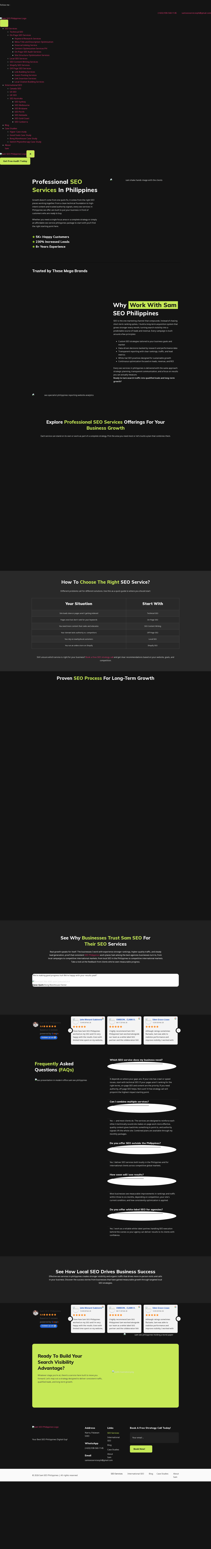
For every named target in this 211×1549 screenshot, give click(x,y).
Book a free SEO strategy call (99, 657)
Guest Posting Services (26, 75)
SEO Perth (19, 111)
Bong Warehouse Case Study (23, 138)
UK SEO (13, 95)
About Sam (110, 1456)
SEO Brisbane (21, 108)
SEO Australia (16, 98)
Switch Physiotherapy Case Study (25, 141)
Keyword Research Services (28, 38)
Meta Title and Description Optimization (34, 42)
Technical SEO (16, 31)
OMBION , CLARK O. (125, 1020)
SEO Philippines (92, 955)
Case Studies (11, 128)
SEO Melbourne (22, 105)
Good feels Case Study (20, 135)
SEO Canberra (21, 121)
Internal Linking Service (26, 45)
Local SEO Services (18, 58)
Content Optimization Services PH (31, 48)
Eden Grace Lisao (161, 1020)
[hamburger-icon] (4, 23)
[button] (116, 1433)
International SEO (13, 85)
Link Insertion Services (25, 78)
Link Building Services (25, 72)
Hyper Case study (18, 131)
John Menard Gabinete (91, 1020)
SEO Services (11, 28)
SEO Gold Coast (22, 118)
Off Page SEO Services (20, 68)
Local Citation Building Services (29, 81)
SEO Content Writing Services (24, 61)
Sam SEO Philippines (50, 1022)
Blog (7, 125)
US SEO (13, 91)
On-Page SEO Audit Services (28, 51)
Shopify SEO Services (20, 65)
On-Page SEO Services (20, 35)
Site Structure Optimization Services (32, 55)
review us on (47, 1037)
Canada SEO (15, 88)
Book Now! (140, 1448)
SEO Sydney (20, 101)
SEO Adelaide (21, 115)
